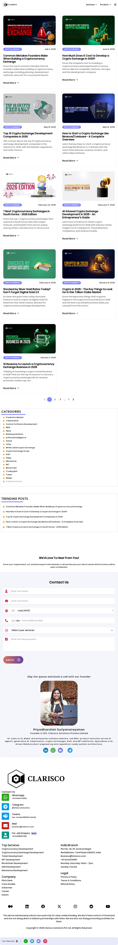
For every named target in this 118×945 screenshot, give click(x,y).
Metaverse (11, 461)
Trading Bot (11, 471)
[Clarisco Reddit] (91, 906)
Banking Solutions (14, 434)
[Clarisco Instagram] (75, 906)
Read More (10, 82)
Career (5, 891)
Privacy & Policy (69, 876)
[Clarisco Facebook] (43, 906)
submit (10, 660)
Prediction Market (14, 417)
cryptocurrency (14, 481)
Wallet (9, 478)
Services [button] (90, 4)
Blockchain (11, 467)
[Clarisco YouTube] (108, 906)
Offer (8, 444)
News (8, 430)
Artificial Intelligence (16, 437)
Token (9, 474)
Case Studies (8, 884)
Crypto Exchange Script (17, 451)
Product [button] (104, 4)
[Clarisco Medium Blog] (10, 906)
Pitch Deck (7, 880)
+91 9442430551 (69, 859)
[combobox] (62, 610)
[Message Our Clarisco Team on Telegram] (71, 750)
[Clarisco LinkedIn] (27, 906)
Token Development (12, 856)
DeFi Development (11, 866)
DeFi (8, 454)
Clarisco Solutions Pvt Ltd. (58, 927)
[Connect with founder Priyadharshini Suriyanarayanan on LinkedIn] (45, 750)
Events (5, 894)
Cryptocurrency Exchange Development (23, 852)
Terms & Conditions (71, 880)
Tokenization (12, 420)
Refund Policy (68, 884)
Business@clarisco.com (73, 856)
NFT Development (11, 859)
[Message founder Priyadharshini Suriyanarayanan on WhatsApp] (53, 750)
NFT (7, 464)
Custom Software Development (21, 424)
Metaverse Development (15, 870)
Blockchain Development (15, 863)
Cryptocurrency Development (17, 848)
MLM (8, 427)
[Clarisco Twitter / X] (59, 906)
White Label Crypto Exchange (20, 447)
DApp (8, 457)
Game (9, 441)
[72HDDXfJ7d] (33, 941)
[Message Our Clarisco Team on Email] (61, 750)
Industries (7, 887)
